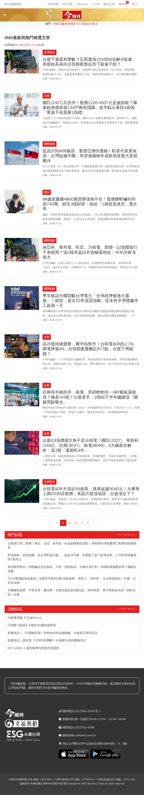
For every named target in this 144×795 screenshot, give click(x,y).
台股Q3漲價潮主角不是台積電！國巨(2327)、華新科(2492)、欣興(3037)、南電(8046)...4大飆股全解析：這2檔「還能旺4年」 (91, 445)
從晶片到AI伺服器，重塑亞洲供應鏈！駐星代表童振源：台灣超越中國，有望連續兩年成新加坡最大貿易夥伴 (90, 156)
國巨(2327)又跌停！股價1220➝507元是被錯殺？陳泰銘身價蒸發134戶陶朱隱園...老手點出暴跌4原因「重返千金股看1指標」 (90, 107)
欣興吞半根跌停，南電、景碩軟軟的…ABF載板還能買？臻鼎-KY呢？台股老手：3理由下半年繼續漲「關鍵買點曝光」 (90, 397)
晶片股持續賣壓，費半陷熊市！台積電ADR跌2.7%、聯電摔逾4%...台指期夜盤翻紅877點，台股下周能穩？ (90, 349)
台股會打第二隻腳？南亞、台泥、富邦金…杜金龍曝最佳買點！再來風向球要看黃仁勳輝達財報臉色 (72, 545)
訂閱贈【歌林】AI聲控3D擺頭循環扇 (32, 625)
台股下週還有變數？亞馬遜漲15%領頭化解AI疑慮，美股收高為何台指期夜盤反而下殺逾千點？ (89, 62)
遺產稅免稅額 (67, 23)
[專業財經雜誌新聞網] (72, 15)
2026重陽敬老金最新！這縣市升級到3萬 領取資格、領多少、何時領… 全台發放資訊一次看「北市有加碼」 (72, 581)
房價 (55, 23)
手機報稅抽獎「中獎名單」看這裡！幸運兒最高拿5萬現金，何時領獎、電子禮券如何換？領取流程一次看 (71, 592)
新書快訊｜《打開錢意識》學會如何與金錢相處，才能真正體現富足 (53, 633)
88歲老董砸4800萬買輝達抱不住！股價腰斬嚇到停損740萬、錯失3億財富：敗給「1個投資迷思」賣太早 (90, 204)
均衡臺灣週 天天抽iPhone (25, 618)
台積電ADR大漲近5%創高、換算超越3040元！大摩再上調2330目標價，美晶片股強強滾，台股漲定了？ (91, 491)
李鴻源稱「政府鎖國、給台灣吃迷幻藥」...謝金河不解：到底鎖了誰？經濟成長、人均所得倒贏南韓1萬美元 (72, 557)
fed (78, 23)
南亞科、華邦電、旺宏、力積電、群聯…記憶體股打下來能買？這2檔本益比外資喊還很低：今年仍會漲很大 (90, 252)
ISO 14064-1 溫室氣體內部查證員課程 (33, 648)
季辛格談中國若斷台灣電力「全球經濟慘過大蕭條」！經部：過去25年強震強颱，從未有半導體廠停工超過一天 (90, 300)
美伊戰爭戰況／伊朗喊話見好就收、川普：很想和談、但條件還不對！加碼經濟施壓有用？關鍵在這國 (72, 569)
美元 (95, 23)
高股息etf (86, 23)
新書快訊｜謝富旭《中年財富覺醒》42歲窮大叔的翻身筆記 (47, 640)
